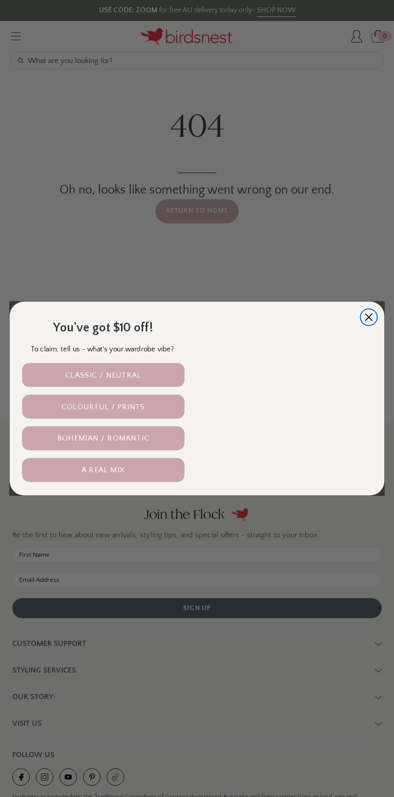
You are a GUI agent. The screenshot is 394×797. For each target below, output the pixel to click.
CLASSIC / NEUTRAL (103, 375)
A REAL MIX (103, 470)
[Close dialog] (368, 317)
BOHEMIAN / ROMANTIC (103, 438)
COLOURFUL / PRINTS (103, 406)
